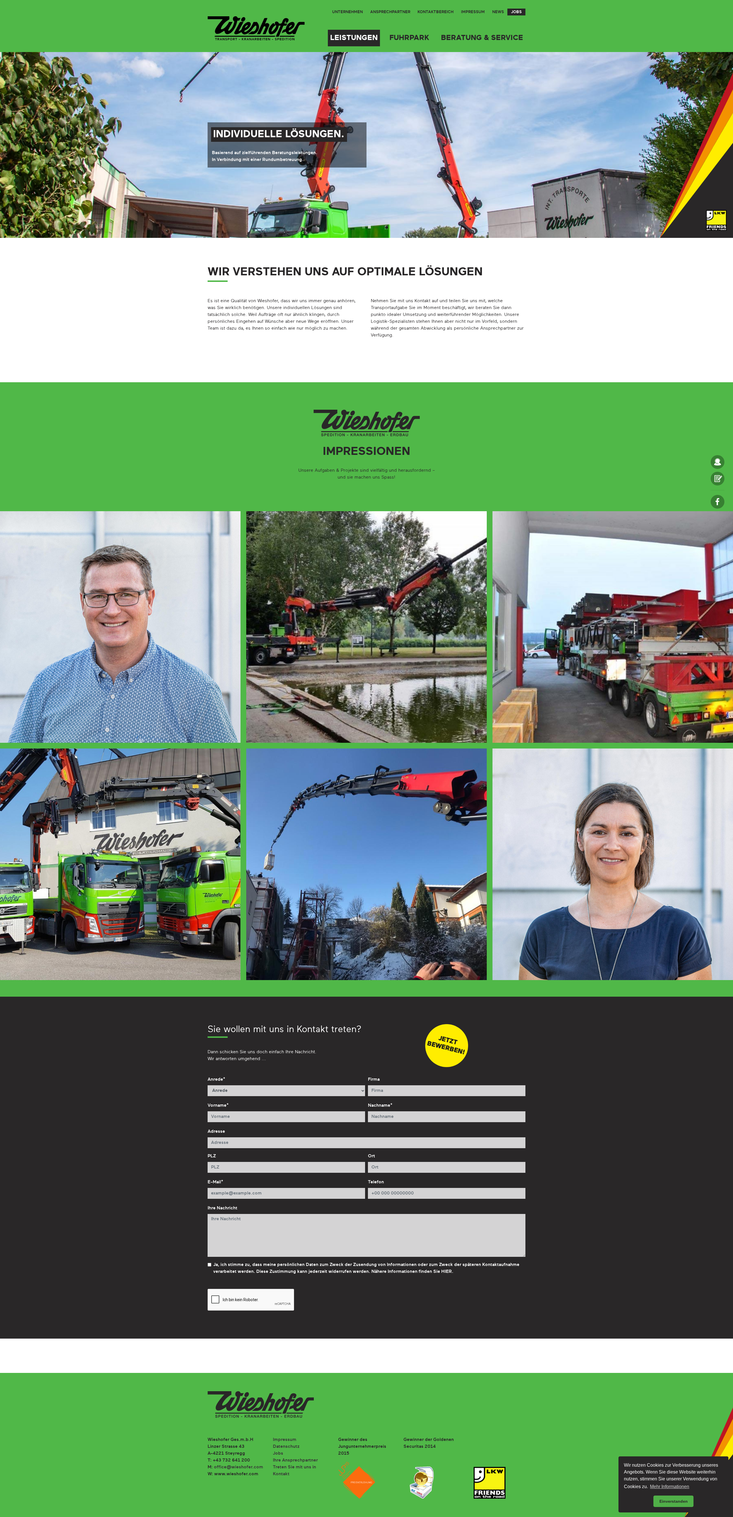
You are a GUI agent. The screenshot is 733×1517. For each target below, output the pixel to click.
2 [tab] (369, 227)
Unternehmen (347, 12)
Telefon (376, 1182)
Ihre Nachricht (222, 1208)
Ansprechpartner (390, 12)
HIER (446, 1271)
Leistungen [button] (354, 38)
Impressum (473, 12)
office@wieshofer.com (238, 1467)
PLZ (212, 1156)
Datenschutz (286, 1446)
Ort (371, 1156)
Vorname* (218, 1105)
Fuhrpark (409, 38)
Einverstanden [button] (673, 1501)
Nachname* (380, 1105)
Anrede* (216, 1079)
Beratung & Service (482, 38)
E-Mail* (215, 1182)
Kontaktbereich (435, 12)
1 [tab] (363, 227)
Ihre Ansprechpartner (295, 1460)
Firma (374, 1079)
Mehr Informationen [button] (669, 1486)
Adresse (216, 1131)
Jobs (516, 12)
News (498, 12)
